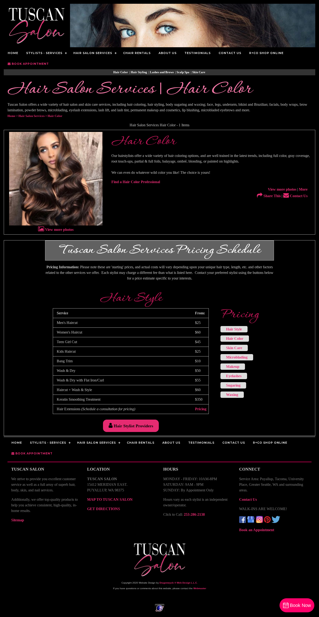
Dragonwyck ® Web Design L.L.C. (179, 582)
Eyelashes (233, 376)
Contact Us (298, 196)
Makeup (232, 367)
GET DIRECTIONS (103, 509)
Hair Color (121, 72)
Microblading (237, 357)
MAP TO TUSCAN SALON (110, 499)
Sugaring (233, 385)
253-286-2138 (194, 514)
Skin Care (199, 72)
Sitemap (17, 520)
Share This (271, 196)
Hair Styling (139, 72)
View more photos (59, 230)
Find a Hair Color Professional (135, 182)
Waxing (232, 395)
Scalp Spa (183, 72)
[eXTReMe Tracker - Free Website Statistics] (159, 610)
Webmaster (199, 588)
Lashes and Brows (162, 72)
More (303, 189)
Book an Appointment (256, 530)
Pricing (200, 409)
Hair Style (234, 329)
